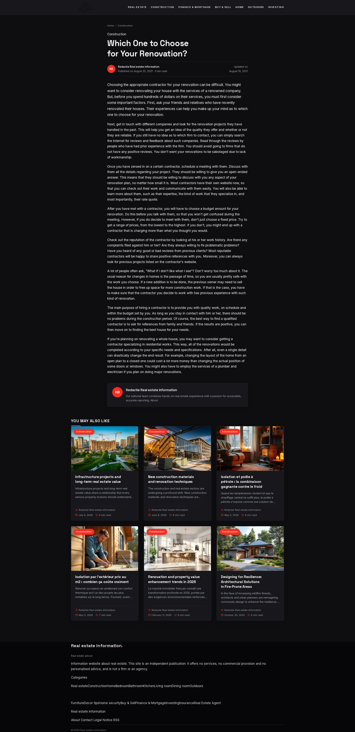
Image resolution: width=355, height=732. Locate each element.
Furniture (77, 703)
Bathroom (136, 686)
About (154, 400)
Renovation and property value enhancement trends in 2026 (174, 579)
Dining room (181, 686)
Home (239, 7)
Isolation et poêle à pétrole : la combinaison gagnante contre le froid (241, 482)
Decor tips (91, 703)
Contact (87, 720)
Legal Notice (103, 720)
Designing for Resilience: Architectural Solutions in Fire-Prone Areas (241, 582)
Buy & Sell (223, 7)
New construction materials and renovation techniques (171, 479)
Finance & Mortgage (194, 7)
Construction (162, 7)
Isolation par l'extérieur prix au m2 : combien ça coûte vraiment (102, 579)
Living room (163, 686)
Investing (276, 7)
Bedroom (122, 686)
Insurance (186, 703)
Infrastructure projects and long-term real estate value (98, 479)
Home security (110, 703)
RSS (116, 720)
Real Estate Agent (207, 703)
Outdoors (256, 7)
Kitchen (148, 686)
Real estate (137, 7)
